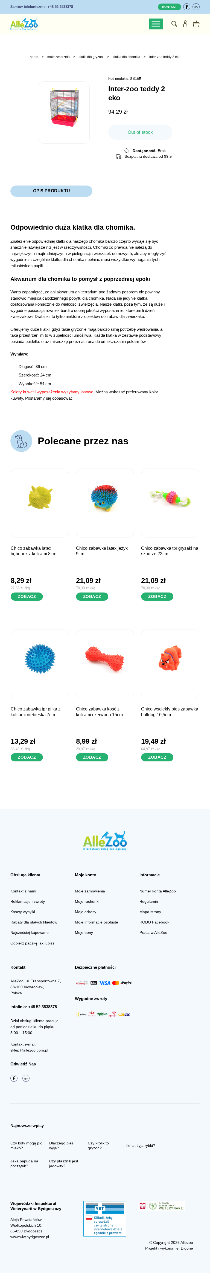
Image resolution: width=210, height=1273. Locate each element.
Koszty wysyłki (22, 912)
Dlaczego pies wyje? (61, 1145)
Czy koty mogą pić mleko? (26, 1145)
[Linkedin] (196, 6)
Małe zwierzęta (58, 57)
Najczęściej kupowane (29, 932)
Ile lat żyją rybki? (140, 1145)
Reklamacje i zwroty (27, 901)
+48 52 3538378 (41, 7)
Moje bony (84, 932)
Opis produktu (51, 191)
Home (34, 57)
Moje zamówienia (90, 891)
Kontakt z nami (23, 891)
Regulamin (148, 901)
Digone (187, 1248)
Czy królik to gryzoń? (98, 1145)
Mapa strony (150, 912)
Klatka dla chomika (126, 57)
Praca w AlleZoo (153, 932)
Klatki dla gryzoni (91, 57)
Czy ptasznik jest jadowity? (63, 1163)
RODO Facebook (154, 922)
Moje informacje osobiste (96, 922)
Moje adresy (85, 912)
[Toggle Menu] (155, 23)
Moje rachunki (87, 901)
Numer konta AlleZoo (157, 891)
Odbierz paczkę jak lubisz (32, 943)
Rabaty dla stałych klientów (33, 922)
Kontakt (169, 6)
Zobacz (27, 596)
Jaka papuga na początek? (24, 1163)
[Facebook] (186, 6)
